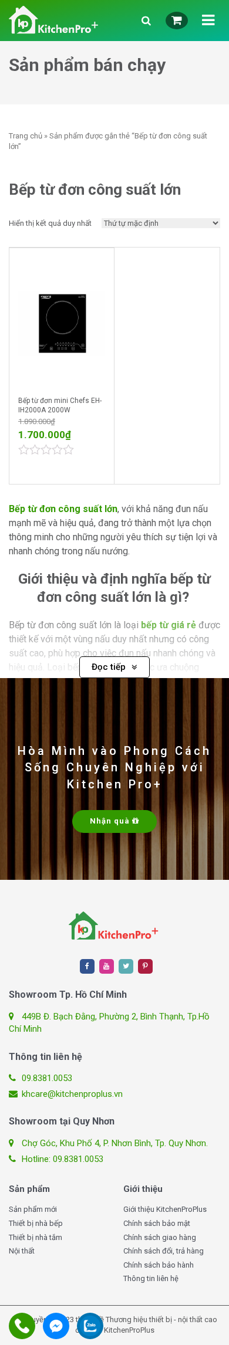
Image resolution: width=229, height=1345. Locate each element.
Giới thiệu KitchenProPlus (165, 1209)
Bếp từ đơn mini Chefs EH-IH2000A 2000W (60, 406)
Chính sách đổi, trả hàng (163, 1250)
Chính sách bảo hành (158, 1265)
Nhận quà (111, 821)
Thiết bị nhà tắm (35, 1237)
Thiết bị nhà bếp (36, 1223)
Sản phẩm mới (33, 1209)
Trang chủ (25, 135)
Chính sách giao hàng (159, 1237)
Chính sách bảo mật (156, 1223)
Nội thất (22, 1250)
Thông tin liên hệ (151, 1278)
